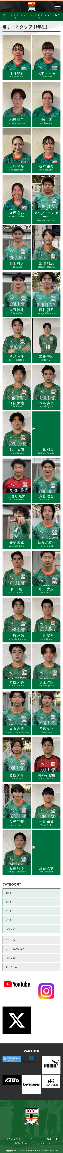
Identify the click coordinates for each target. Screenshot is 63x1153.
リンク (33, 1138)
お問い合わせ (21, 1143)
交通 (49, 1138)
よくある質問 (13, 1138)
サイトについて (46, 1143)
